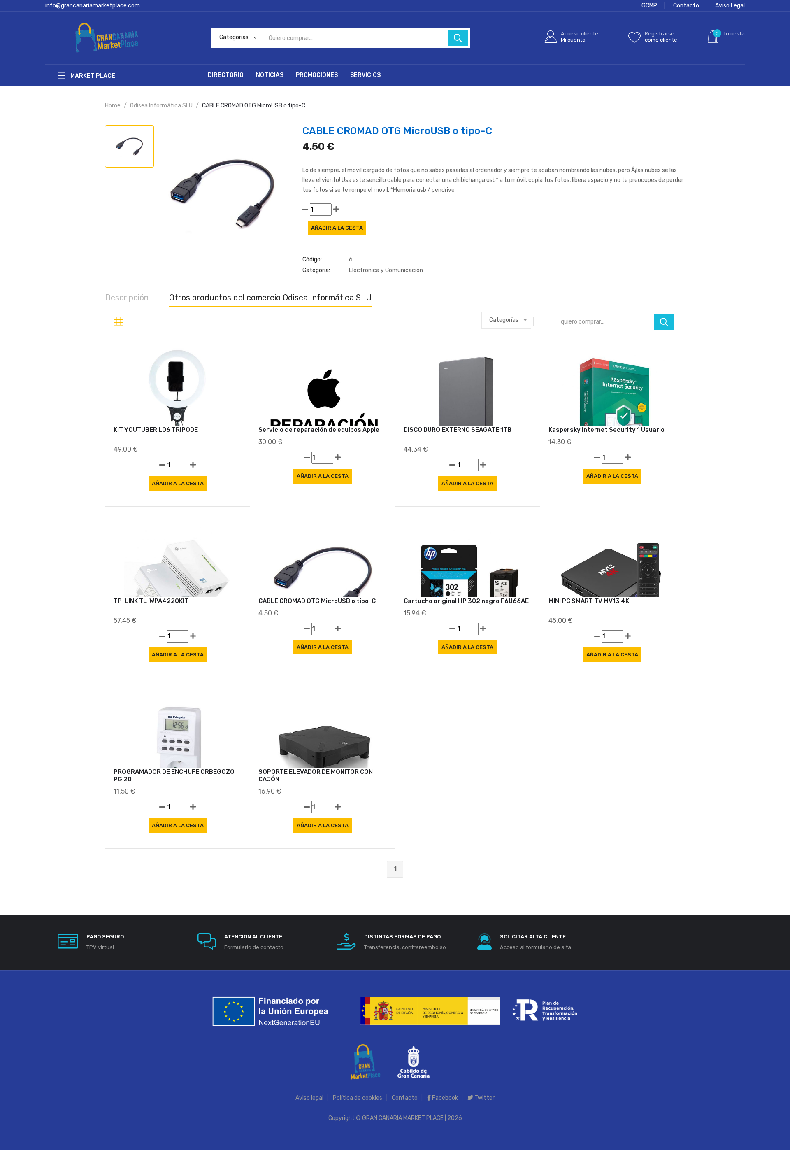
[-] (305, 209)
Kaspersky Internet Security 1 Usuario (606, 429)
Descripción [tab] (127, 298)
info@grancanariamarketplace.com (92, 5)
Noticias (269, 75)
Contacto (686, 5)
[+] (336, 209)
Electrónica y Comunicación (386, 270)
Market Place (92, 75)
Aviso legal (309, 1097)
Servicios (365, 75)
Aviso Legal (730, 5)
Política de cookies (357, 1097)
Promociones (317, 75)
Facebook (444, 1097)
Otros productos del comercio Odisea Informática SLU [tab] (270, 298)
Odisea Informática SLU (161, 105)
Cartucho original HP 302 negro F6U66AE (466, 601)
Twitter (484, 1097)
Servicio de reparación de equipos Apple (318, 429)
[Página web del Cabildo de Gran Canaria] (413, 1061)
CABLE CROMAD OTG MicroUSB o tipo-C (317, 601)
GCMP (649, 5)
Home (113, 105)
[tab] (129, 146)
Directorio (226, 75)
